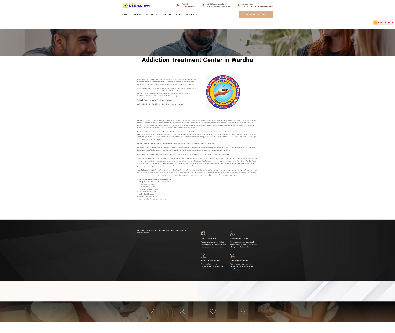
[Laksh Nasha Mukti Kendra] (136, 5)
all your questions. (165, 100)
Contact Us (191, 14)
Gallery (167, 14)
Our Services (152, 14)
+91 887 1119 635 (188, 6)
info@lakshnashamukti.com (216, 4)
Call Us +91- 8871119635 (256, 14)
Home (124, 14)
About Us (136, 14)
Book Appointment (172, 104)
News (178, 14)
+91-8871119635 (147, 104)
